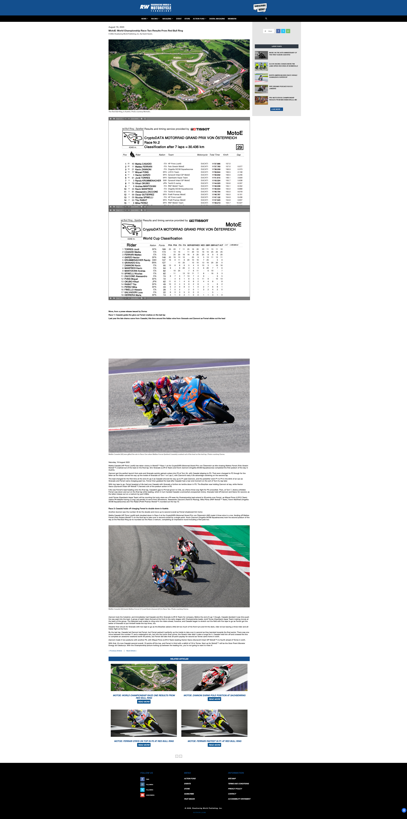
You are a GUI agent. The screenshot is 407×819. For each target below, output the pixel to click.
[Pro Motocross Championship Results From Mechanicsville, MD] (261, 100)
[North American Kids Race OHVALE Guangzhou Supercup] (261, 78)
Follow (176, 784)
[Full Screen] (145, 119)
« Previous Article (115, 651)
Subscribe (175, 795)
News (143, 19)
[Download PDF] (141, 119)
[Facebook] (278, 31)
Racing (154, 19)
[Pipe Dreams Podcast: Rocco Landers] (261, 89)
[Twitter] (283, 31)
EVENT (179, 19)
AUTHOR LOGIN (199, 812)
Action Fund (199, 19)
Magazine (166, 19)
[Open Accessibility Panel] (404, 810)
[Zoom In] (128, 119)
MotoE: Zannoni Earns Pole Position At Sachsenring (214, 695)
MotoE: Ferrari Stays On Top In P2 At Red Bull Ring (144, 741)
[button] (266, 19)
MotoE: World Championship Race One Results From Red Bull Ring (144, 696)
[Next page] (114, 119)
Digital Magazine (217, 19)
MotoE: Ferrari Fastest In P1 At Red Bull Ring (214, 741)
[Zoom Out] (125, 119)
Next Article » (131, 651)
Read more (144, 701)
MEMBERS (232, 19)
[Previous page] (110, 119)
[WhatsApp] (288, 31)
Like (177, 779)
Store (187, 19)
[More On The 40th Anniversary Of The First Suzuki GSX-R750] (261, 55)
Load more (275, 109)
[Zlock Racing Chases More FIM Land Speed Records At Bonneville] (261, 66)
